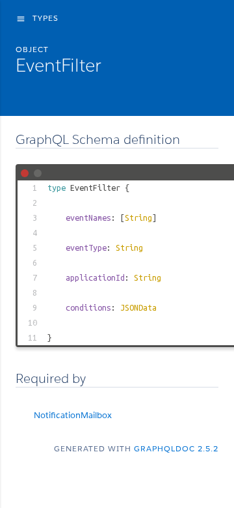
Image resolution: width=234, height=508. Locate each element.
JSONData (138, 307)
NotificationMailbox (73, 415)
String (138, 217)
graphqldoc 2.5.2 (176, 448)
